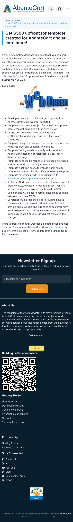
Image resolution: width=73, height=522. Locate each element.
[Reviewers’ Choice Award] (36, 493)
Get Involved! (36, 335)
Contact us (8, 418)
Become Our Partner (13, 447)
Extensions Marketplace (15, 413)
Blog (7, 471)
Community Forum (14, 475)
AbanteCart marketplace (21, 178)
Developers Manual (12, 405)
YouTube (10, 467)
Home (7, 20)
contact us (57, 227)
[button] (51, 9)
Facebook (10, 459)
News (17, 20)
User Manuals (9, 401)
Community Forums (12, 409)
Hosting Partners (11, 443)
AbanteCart (65, 513)
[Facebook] (59, 9)
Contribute (36, 348)
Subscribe (37, 288)
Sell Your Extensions (13, 422)
